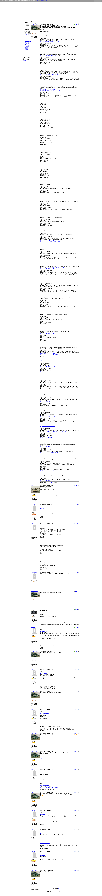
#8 (77, 627)
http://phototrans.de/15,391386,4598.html (48, 240)
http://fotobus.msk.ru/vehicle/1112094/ (47, 476)
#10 (77, 669)
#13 (77, 733)
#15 (77, 769)
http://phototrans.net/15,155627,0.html (47, 353)
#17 (77, 810)
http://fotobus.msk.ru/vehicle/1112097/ (47, 470)
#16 (77, 792)
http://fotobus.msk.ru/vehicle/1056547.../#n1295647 (50, 74)
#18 (77, 829)
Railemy (33, 609)
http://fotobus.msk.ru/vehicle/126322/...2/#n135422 (56, 431)
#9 (77, 651)
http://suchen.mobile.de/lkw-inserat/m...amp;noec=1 (50, 48)
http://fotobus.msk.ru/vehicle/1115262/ (47, 333)
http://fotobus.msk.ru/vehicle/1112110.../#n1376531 (50, 401)
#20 (77, 870)
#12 (77, 709)
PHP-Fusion (45, 893)
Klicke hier (25, 28)
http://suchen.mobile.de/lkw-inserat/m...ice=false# (49, 41)
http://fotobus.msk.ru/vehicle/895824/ (47, 212)
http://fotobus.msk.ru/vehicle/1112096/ (47, 480)
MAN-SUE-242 (34, 24)
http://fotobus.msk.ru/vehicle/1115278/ (47, 426)
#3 (77, 504)
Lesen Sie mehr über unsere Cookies (42, 0)
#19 (77, 851)
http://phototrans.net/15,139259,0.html (58, 267)
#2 (77, 485)
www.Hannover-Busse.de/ (36, 20)
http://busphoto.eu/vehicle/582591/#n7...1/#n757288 (50, 241)
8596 (32, 485)
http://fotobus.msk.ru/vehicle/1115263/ (47, 276)
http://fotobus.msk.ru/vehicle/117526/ (47, 259)
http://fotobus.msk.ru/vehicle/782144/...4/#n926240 (49, 81)
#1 (77, 24)
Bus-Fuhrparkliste (51, 20)
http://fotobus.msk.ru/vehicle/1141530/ (47, 366)
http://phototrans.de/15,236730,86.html (47, 423)
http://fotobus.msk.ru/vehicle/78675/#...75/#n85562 (49, 438)
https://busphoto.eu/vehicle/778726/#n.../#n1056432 (50, 90)
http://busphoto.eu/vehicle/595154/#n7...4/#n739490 (50, 275)
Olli (32, 523)
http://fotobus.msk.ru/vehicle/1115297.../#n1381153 (50, 354)
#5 (77, 572)
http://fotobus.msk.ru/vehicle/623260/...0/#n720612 (49, 326)
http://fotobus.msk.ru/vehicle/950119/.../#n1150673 (49, 452)
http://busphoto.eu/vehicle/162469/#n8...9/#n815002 (50, 389)
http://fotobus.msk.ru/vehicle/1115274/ (47, 446)
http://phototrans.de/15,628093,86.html (47, 89)
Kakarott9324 (34, 572)
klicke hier (27, 34)
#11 (77, 691)
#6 (77, 591)
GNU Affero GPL (59, 894)
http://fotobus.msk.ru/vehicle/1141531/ (47, 371)
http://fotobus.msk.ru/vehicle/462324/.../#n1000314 (49, 55)
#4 (77, 523)
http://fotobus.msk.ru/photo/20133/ (46, 754)
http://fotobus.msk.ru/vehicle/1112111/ (47, 395)
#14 (77, 751)
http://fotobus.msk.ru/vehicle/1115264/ (47, 268)
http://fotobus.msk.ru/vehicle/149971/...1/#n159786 (49, 360)
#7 (77, 609)
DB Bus (24, 60)
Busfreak (33, 504)
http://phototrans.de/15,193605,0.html (47, 437)
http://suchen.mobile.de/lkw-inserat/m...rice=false (49, 66)
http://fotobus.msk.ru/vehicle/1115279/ (47, 416)
